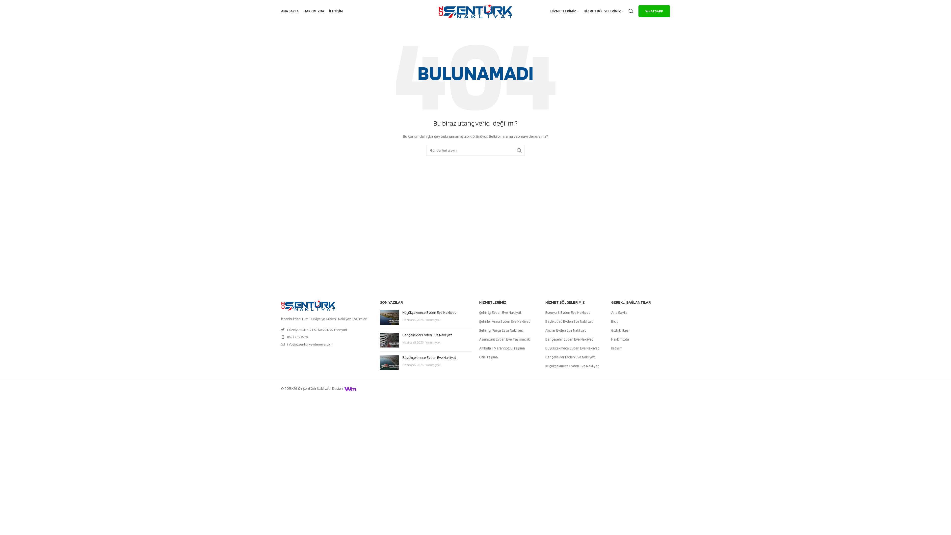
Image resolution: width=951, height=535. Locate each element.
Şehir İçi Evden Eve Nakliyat (500, 312)
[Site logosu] (475, 11)
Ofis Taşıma (488, 357)
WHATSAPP (654, 11)
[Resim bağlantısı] (308, 305)
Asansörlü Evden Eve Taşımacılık (504, 339)
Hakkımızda (620, 339)
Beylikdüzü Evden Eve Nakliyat (569, 321)
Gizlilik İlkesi (620, 330)
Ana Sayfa (619, 312)
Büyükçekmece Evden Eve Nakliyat (429, 357)
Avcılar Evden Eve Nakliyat (565, 330)
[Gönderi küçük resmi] (389, 317)
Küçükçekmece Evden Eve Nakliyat (429, 312)
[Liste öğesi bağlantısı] (327, 329)
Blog (614, 321)
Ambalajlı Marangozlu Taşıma (502, 348)
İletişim (616, 348)
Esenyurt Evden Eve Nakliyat (567, 312)
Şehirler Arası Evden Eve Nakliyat (504, 321)
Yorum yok (433, 320)
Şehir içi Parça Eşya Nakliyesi (501, 330)
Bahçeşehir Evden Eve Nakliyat (569, 339)
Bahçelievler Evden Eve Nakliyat (427, 335)
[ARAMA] (519, 150)
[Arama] (631, 11)
